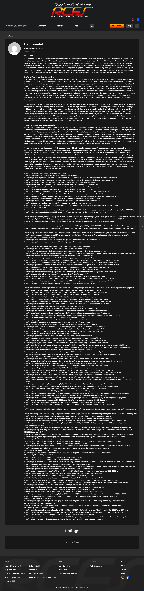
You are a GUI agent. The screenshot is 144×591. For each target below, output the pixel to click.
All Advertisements (15, 574)
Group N (10, 581)
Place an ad (116, 26)
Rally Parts (35, 566)
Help (129, 26)
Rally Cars (64, 566)
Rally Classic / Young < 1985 (42, 577)
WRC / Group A (12, 577)
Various (34, 570)
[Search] (92, 26)
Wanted (61, 562)
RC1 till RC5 (36, 574)
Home (123, 562)
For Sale (7, 562)
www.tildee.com (29, 52)
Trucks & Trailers (13, 566)
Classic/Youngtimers (68, 574)
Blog (123, 566)
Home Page (9, 36)
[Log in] (137, 26)
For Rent (93, 562)
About (123, 570)
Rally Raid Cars (12, 570)
